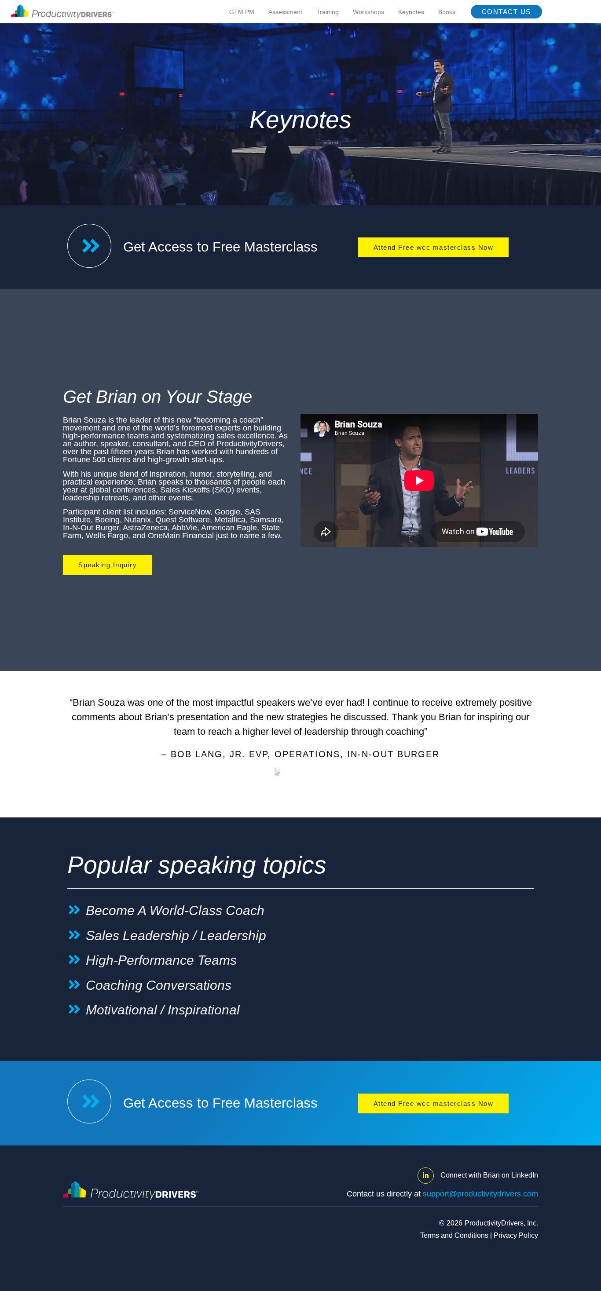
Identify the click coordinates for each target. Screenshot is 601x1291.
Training (327, 11)
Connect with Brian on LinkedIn (489, 1175)
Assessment (285, 11)
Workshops (368, 11)
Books (446, 11)
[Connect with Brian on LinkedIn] (426, 1175)
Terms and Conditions (454, 1235)
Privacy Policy (516, 1235)
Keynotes (411, 11)
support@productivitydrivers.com (480, 1193)
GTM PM (241, 11)
